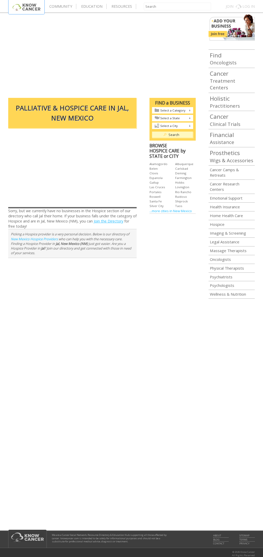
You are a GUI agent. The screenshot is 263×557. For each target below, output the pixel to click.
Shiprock (181, 201)
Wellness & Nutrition (228, 294)
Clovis (153, 173)
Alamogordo (158, 164)
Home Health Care (226, 215)
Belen (153, 168)
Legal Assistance (224, 241)
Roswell (155, 197)
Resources (121, 6)
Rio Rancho (183, 192)
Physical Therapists (227, 268)
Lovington (182, 187)
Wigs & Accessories (231, 156)
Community (60, 6)
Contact (218, 543)
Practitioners (225, 102)
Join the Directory (108, 221)
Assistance (222, 138)
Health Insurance (225, 206)
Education (91, 6)
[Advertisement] (102, 54)
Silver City (156, 206)
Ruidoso (181, 197)
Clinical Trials (225, 120)
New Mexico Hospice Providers (34, 239)
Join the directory (232, 27)
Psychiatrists (221, 276)
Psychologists (222, 285)
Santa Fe (155, 201)
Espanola (156, 178)
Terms (243, 539)
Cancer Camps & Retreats (224, 172)
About (217, 535)
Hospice (217, 224)
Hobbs (179, 182)
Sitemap (244, 535)
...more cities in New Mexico (170, 211)
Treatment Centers (222, 80)
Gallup (154, 182)
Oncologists (223, 58)
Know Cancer (26, 7)
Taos (178, 206)
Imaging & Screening (228, 233)
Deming (180, 173)
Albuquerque (184, 164)
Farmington (183, 178)
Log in (248, 6)
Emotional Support (226, 198)
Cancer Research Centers (224, 186)
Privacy (244, 543)
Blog (216, 539)
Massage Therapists (228, 250)
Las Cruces (157, 187)
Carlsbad (181, 168)
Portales (155, 192)
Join (229, 6)
